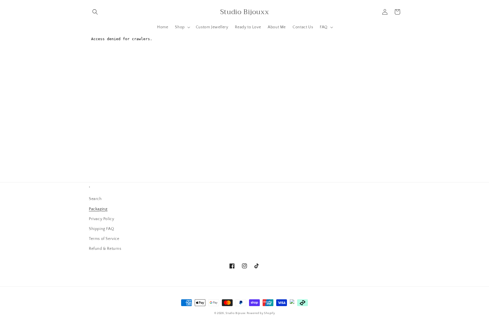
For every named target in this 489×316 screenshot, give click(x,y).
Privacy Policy (101, 219)
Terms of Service (104, 239)
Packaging (98, 209)
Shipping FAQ (101, 229)
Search (95, 199)
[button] (95, 12)
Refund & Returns (105, 248)
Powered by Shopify (261, 313)
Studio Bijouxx (236, 313)
